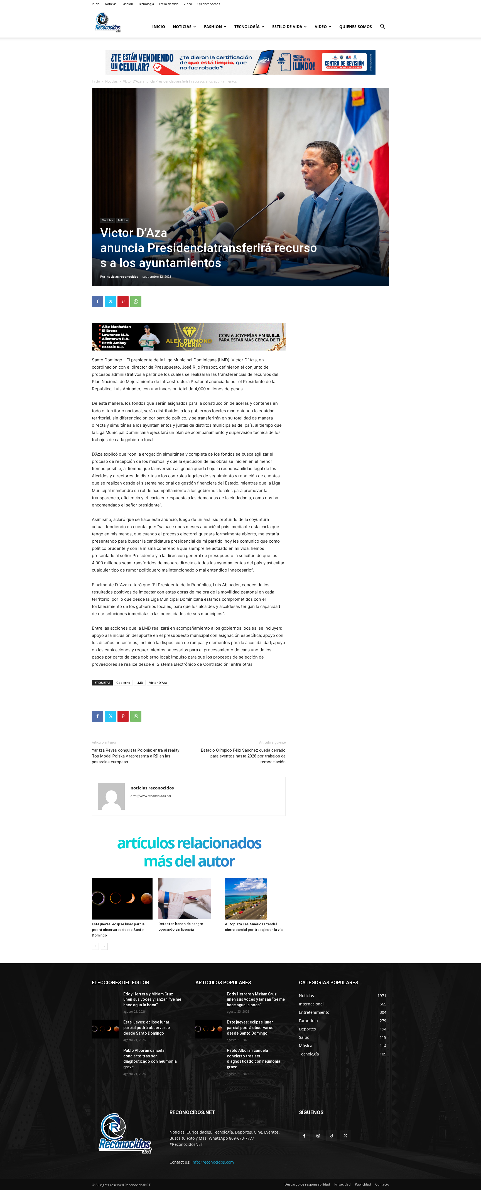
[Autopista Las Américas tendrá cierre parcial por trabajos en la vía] (255, 899)
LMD (139, 682)
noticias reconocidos (122, 276)
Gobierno (123, 682)
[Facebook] (97, 301)
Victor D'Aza (158, 682)
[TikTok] (331, 1136)
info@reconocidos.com (213, 1162)
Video (188, 4)
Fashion (127, 4)
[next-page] (104, 946)
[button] (382, 27)
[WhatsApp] (135, 301)
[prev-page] (95, 946)
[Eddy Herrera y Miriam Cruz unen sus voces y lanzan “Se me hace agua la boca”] (105, 1001)
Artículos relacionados (189, 844)
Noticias (110, 4)
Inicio (96, 4)
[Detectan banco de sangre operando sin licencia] (188, 898)
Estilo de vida (168, 4)
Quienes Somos (208, 4)
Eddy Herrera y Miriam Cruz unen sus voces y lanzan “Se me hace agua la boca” (152, 999)
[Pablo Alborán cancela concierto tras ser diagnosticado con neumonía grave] (105, 1057)
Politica (123, 220)
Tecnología (146, 4)
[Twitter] (110, 301)
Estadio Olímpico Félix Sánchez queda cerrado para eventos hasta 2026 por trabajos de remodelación (243, 756)
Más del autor (188, 862)
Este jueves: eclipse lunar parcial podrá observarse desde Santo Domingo (118, 929)
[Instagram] (318, 1136)
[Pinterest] (123, 301)
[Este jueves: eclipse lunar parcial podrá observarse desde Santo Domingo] (122, 899)
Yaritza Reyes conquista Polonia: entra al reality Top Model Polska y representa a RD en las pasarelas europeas (135, 756)
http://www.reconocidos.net (151, 796)
